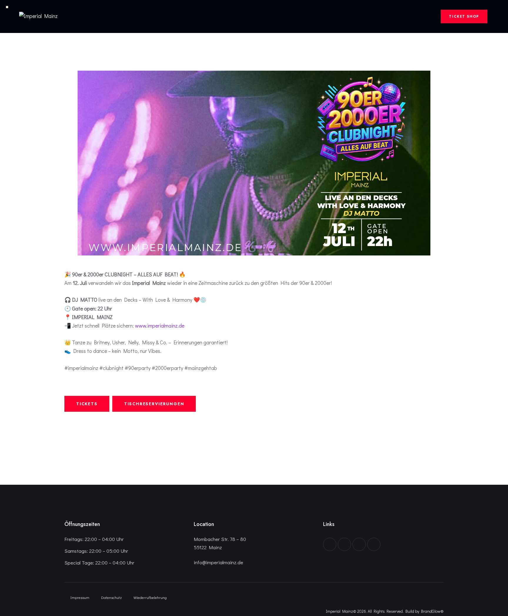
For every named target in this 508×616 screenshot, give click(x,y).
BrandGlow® (432, 611)
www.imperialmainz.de (159, 325)
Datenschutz (111, 597)
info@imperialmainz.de (218, 562)
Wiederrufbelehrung (150, 597)
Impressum (79, 597)
